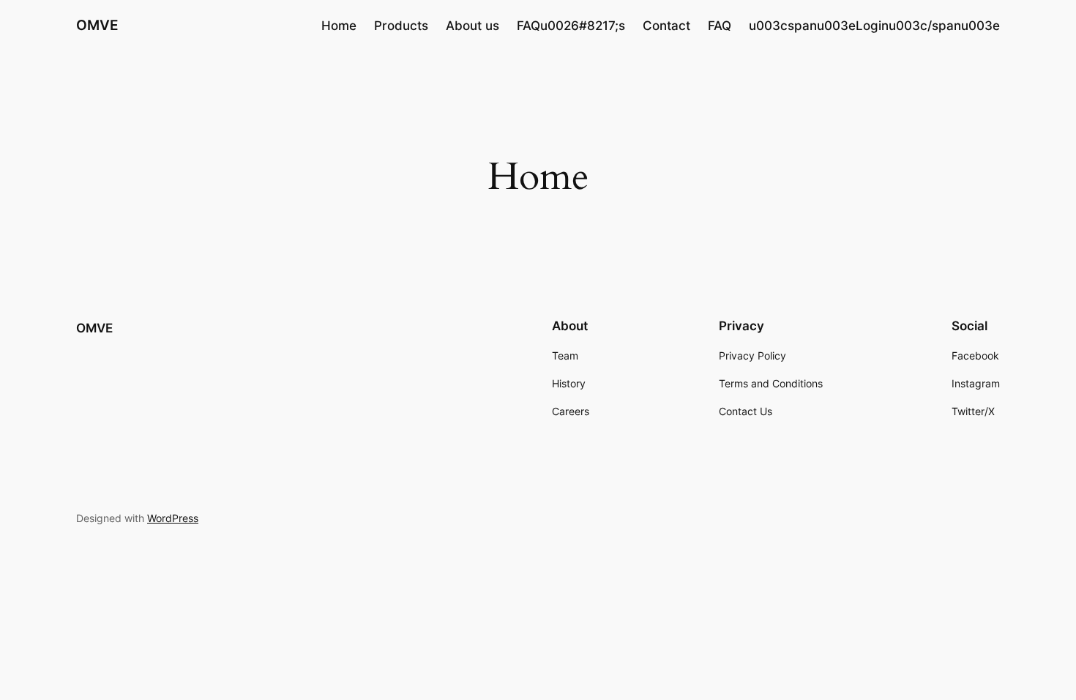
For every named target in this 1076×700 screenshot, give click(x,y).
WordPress (172, 518)
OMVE (97, 25)
